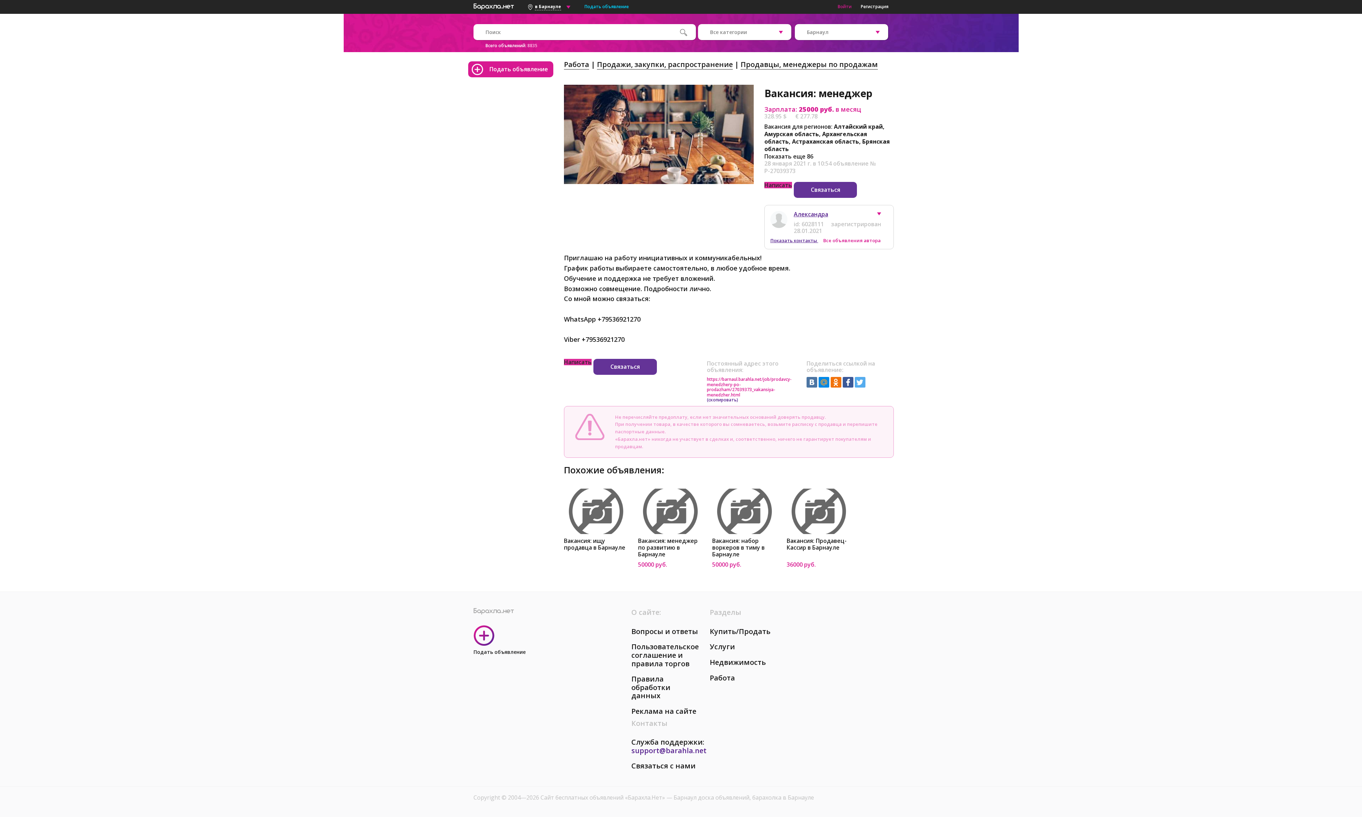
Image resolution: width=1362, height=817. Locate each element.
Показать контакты (794, 240)
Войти (845, 7)
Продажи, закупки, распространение (665, 64)
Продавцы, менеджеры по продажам (809, 64)
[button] (882, 215)
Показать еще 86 (788, 156)
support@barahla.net (669, 750)
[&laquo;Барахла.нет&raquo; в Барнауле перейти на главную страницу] (494, 6)
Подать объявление (607, 7)
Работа (576, 64)
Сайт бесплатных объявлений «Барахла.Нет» (603, 797)
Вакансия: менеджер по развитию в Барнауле (668, 548)
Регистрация (874, 7)
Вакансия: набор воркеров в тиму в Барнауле (738, 548)
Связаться (825, 190)
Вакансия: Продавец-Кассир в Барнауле (817, 544)
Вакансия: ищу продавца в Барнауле (594, 544)
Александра (811, 214)
